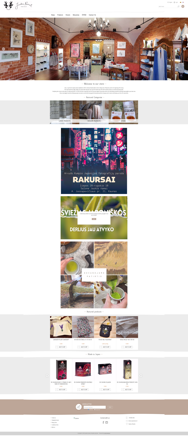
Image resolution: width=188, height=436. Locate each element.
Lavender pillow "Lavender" (61, 340)
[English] (183, 2)
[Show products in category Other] (123, 112)
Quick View (61, 331)
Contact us (54, 418)
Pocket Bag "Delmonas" (105, 340)
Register (170, 2)
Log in (177, 2)
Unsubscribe (97, 409)
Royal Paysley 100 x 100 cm (127, 340)
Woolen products (94, 121)
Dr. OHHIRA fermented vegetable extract (61, 382)
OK (94, 219)
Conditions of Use (55, 425)
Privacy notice (54, 422)
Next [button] (140, 375)
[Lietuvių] (180, 2)
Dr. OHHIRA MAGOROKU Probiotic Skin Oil (105, 382)
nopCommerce (107, 433)
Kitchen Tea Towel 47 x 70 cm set (83, 340)
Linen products (64, 121)
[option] (61, 333)
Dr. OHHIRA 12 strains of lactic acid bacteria (127, 382)
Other (123, 121)
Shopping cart (182, 6)
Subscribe (91, 409)
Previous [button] (47, 375)
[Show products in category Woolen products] (94, 112)
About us (53, 427)
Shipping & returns (55, 420)
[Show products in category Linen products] (64, 112)
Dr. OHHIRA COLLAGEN (83, 382)
